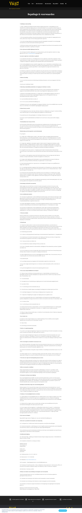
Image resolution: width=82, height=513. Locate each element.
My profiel (55, 3)
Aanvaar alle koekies (62, 510)
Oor (32, 3)
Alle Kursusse (39, 3)
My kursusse (48, 3)
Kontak (62, 3)
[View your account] (65, 3)
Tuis (29, 3)
